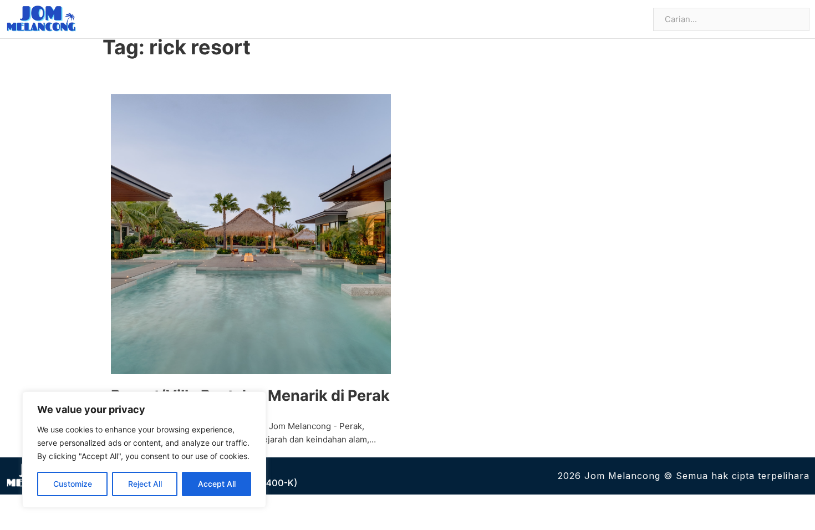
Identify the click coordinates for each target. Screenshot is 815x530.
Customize (72, 483)
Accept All (217, 483)
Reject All (145, 483)
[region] (144, 449)
